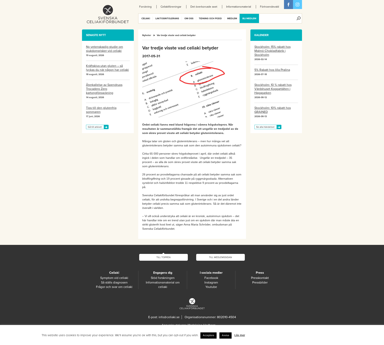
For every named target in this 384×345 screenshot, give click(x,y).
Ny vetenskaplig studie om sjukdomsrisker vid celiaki (104, 49)
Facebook (288, 4)
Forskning (145, 6)
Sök (299, 18)
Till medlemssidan (220, 257)
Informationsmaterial (238, 6)
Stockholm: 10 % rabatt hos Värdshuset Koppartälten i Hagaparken (273, 89)
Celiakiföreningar (171, 6)
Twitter (297, 4)
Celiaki (145, 18)
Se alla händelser (265, 127)
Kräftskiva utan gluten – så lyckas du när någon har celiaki (107, 68)
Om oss (188, 18)
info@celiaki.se (169, 317)
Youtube (211, 287)
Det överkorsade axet (203, 6)
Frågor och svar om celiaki (114, 287)
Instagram (211, 283)
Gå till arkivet (95, 127)
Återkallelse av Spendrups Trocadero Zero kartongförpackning (104, 89)
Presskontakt (260, 278)
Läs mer (239, 335)
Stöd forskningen (163, 278)
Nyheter (146, 35)
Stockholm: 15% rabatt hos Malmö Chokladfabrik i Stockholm (272, 51)
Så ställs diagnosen (114, 283)
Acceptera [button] (208, 335)
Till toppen (163, 257)
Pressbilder (260, 283)
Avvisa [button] (225, 335)
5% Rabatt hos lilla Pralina (272, 70)
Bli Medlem (249, 18)
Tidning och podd (210, 18)
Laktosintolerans (167, 18)
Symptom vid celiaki (114, 278)
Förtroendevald (269, 6)
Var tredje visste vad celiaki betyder (176, 35)
